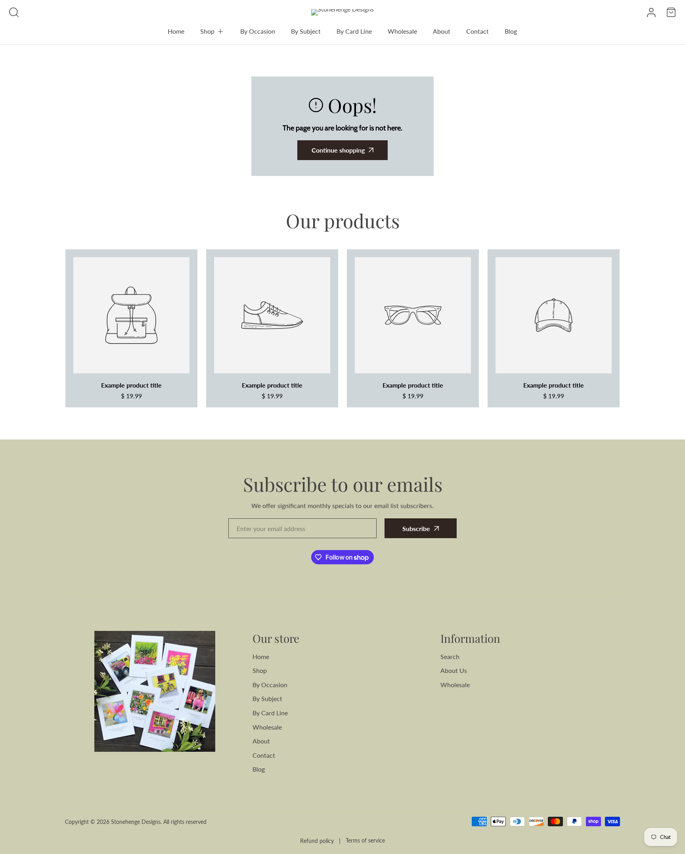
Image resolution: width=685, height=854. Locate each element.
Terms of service (365, 840)
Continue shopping (338, 150)
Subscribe (416, 528)
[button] (212, 31)
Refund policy (317, 840)
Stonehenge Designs (136, 821)
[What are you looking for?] (14, 12)
